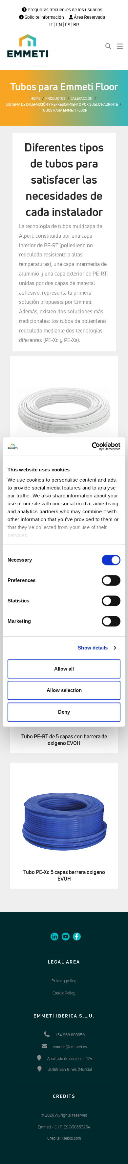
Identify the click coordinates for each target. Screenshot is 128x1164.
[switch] (111, 580)
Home (35, 98)
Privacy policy (64, 981)
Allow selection (64, 690)
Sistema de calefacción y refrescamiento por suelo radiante (62, 104)
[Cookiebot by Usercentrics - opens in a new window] (92, 446)
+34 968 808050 (70, 1035)
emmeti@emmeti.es (70, 1046)
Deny (64, 712)
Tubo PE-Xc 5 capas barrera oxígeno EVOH (64, 876)
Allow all (64, 669)
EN (59, 25)
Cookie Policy (64, 993)
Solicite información (44, 17)
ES (67, 25)
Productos (55, 98)
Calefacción (82, 98)
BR (76, 25)
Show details (93, 647)
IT (51, 25)
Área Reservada (89, 17)
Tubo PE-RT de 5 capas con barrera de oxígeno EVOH (64, 740)
